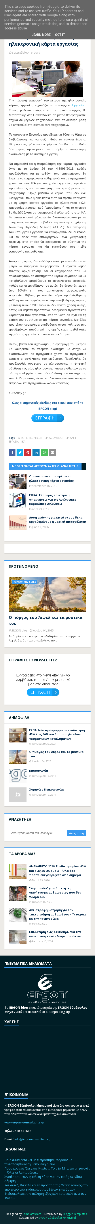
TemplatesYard (32, 1214)
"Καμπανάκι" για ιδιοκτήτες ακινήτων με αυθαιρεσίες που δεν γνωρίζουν (55, 892)
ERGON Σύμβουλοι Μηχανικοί (57, 1218)
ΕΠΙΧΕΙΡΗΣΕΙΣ (34, 438)
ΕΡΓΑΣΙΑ (14, 441)
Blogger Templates (75, 1214)
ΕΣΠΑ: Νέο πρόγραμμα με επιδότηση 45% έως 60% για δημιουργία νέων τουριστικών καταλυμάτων (57, 734)
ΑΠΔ (21, 438)
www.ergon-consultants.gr (24, 1122)
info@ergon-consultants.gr (33, 1139)
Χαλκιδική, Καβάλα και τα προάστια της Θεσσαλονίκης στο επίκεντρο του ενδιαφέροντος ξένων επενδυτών (46, 1187)
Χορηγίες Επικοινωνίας (47, 789)
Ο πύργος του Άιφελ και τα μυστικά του (45, 620)
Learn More (41, 35)
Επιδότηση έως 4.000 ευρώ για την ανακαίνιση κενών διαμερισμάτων (55, 934)
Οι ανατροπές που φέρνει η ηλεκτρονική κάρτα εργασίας (51, 478)
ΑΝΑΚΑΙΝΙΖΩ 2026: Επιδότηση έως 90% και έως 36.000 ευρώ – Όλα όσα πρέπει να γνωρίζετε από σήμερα (57, 870)
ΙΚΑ (23, 441)
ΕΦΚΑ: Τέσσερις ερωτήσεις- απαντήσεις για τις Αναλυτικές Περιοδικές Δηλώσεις (52, 499)
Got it (60, 35)
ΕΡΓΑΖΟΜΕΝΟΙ (54, 438)
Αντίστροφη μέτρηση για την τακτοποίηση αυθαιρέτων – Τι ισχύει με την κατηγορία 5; (57, 914)
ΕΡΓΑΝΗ (71, 438)
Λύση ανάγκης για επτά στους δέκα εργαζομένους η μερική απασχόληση (57, 519)
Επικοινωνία (38, 771)
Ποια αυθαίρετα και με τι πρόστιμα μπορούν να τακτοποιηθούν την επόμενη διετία (38, 1162)
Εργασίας (78, 105)
